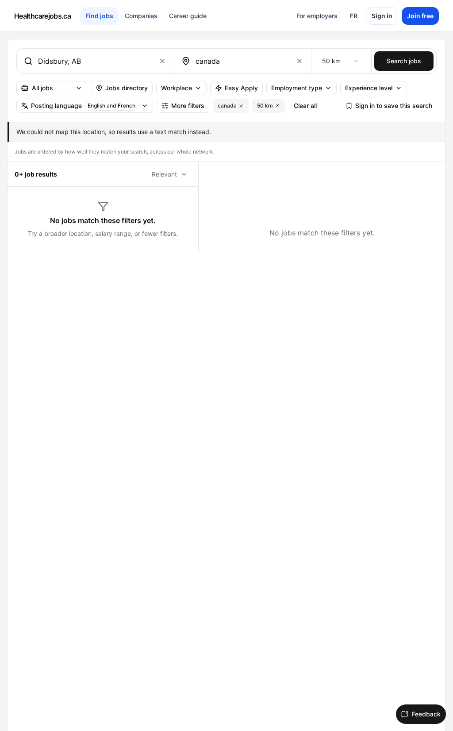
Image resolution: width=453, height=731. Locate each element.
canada (227, 105)
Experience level (368, 88)
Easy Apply (241, 88)
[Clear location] (299, 61)
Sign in (382, 15)
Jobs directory (126, 88)
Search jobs (404, 61)
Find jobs (99, 15)
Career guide (188, 15)
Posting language (83, 105)
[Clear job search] (162, 61)
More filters (187, 105)
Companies (141, 15)
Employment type (296, 88)
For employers (317, 15)
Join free (420, 15)
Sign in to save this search (393, 105)
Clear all (305, 105)
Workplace (176, 88)
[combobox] (93, 61)
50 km (265, 105)
